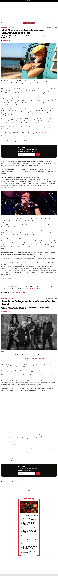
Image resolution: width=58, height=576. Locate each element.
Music (6, 27)
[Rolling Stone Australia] (29, 23)
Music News (11, 27)
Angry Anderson (13, 481)
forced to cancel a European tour (35, 358)
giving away (13, 286)
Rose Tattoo (21, 481)
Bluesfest (30, 288)
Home (2, 27)
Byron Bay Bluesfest (38, 133)
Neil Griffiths (7, 311)
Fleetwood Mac (13, 292)
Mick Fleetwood (21, 292)
